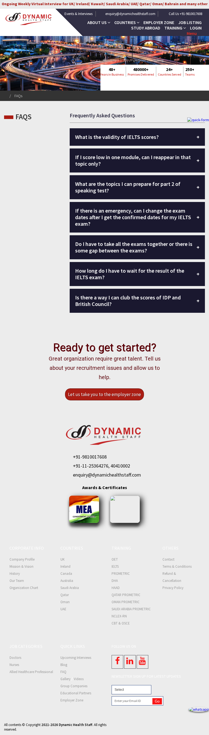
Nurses (14, 664)
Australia (66, 580)
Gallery (65, 679)
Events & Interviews (78, 13)
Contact (168, 559)
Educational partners (75, 693)
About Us (97, 22)
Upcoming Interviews (75, 657)
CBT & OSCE (121, 623)
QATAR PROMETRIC (126, 595)
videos (79, 679)
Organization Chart (24, 587)
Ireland (65, 566)
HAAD (116, 587)
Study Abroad (145, 28)
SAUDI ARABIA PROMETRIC (131, 609)
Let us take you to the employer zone (104, 394)
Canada (66, 573)
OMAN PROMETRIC (126, 602)
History (15, 573)
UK (62, 559)
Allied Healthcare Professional (31, 671)
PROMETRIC (121, 573)
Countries (125, 22)
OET (115, 559)
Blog (63, 664)
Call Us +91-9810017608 (185, 13)
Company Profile (22, 559)
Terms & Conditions (177, 566)
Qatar (64, 595)
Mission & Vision (21, 566)
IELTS (115, 566)
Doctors (15, 657)
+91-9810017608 (90, 457)
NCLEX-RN (119, 616)
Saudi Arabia (69, 587)
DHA (115, 580)
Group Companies (73, 686)
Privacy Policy (172, 587)
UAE (63, 609)
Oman (65, 602)
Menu (192, 33)
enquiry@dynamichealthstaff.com (130, 13)
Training (173, 28)
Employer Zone (158, 22)
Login (196, 28)
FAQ (63, 671)
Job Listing (190, 22)
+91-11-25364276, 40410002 (101, 466)
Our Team (17, 580)
